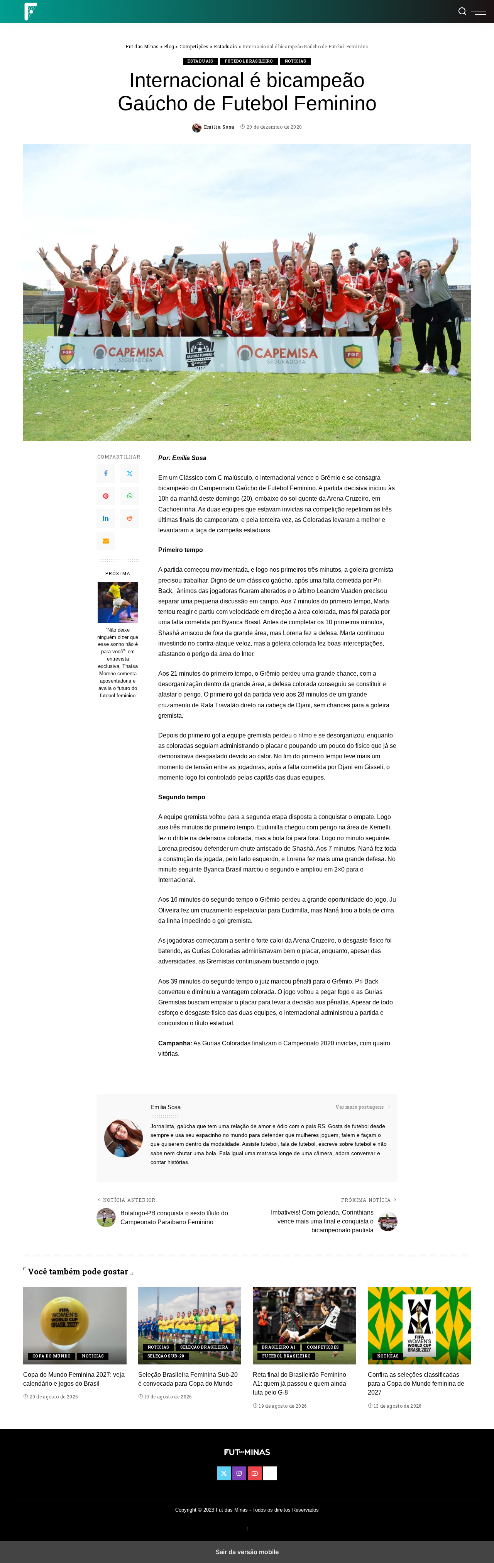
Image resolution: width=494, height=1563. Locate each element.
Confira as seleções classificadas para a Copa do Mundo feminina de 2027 (416, 1383)
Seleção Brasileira (204, 1347)
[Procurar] (462, 11)
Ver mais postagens (359, 1107)
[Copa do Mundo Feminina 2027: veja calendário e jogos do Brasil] (75, 1325)
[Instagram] (239, 1473)
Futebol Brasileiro (249, 61)
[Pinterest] (105, 496)
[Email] (105, 541)
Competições (323, 1347)
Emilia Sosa (219, 127)
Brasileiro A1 (279, 1347)
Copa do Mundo (51, 1356)
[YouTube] (255, 1473)
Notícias (295, 61)
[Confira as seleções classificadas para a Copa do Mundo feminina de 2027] (419, 1325)
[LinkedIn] (105, 518)
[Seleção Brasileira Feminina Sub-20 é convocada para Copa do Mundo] (190, 1325)
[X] (129, 473)
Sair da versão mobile (247, 1552)
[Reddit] (129, 518)
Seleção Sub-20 (165, 1356)
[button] (478, 11)
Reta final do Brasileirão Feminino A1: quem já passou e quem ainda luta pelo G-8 (299, 1383)
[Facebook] (105, 473)
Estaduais (200, 61)
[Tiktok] (270, 1473)
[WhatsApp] (129, 496)
